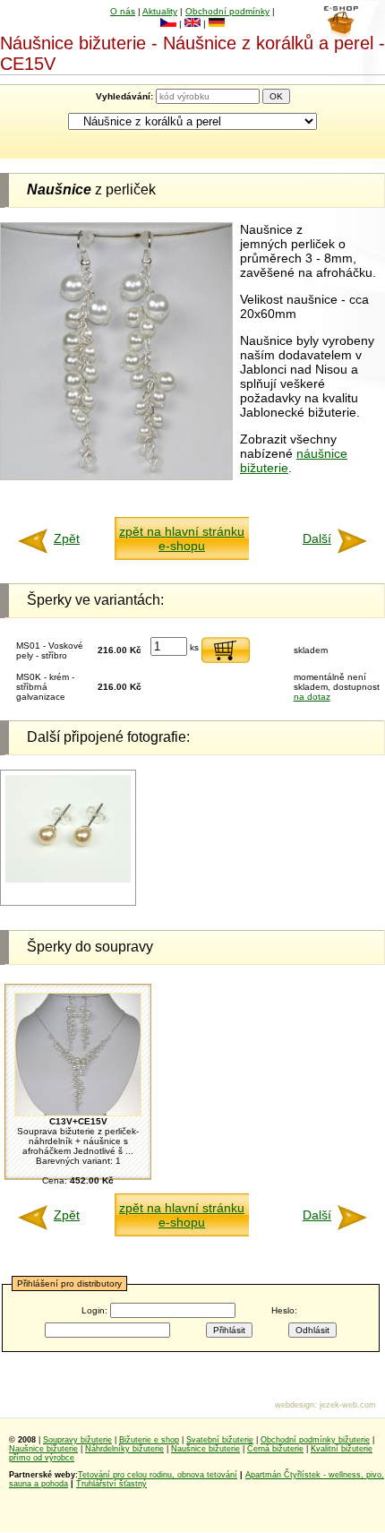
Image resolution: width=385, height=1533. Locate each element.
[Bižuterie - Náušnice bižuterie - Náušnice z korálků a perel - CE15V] (116, 476)
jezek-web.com (348, 1404)
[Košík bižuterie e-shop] (340, 33)
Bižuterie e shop (149, 1439)
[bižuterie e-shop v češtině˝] (168, 24)
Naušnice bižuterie (43, 1448)
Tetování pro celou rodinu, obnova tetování (157, 1474)
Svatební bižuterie (219, 1439)
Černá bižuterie (275, 1448)
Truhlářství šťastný (111, 1483)
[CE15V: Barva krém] (68, 879)
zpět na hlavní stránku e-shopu (181, 538)
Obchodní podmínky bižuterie (315, 1439)
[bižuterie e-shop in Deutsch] (217, 24)
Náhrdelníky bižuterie (124, 1448)
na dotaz (312, 697)
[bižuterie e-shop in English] (192, 24)
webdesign (294, 1404)
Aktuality (159, 11)
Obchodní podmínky (227, 11)
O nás (122, 11)
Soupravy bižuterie (77, 1439)
